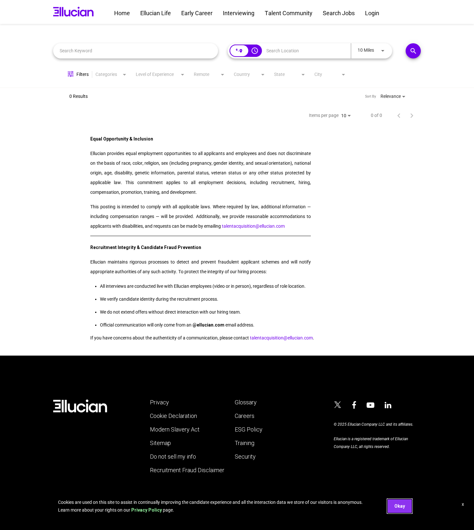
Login (372, 13)
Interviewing (238, 13)
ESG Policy (248, 429)
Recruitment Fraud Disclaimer (187, 470)
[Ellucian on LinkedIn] (388, 405)
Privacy (159, 402)
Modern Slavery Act (175, 429)
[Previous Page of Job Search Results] (398, 115)
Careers (244, 416)
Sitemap (160, 443)
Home (122, 13)
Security (245, 457)
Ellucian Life (155, 13)
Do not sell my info (173, 457)
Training (244, 443)
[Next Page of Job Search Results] (411, 115)
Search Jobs (339, 13)
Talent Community (288, 13)
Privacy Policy (146, 510)
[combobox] (136, 50)
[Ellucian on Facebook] (354, 405)
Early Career (196, 13)
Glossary (246, 402)
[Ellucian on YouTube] (370, 405)
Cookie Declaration (173, 416)
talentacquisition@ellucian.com (253, 226)
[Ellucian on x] (337, 405)
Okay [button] (399, 506)
